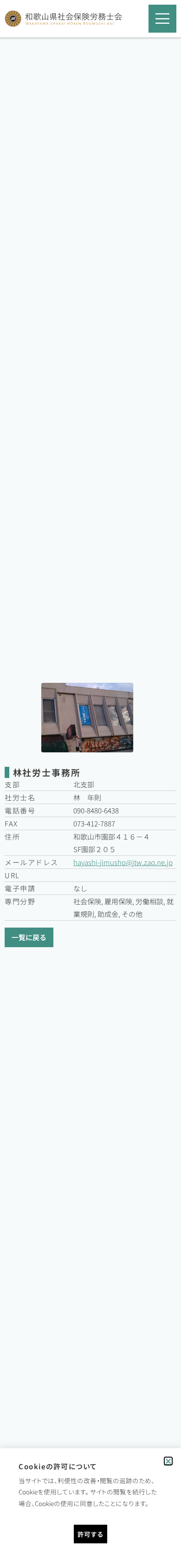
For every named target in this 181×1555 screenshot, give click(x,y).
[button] (168, 1461)
